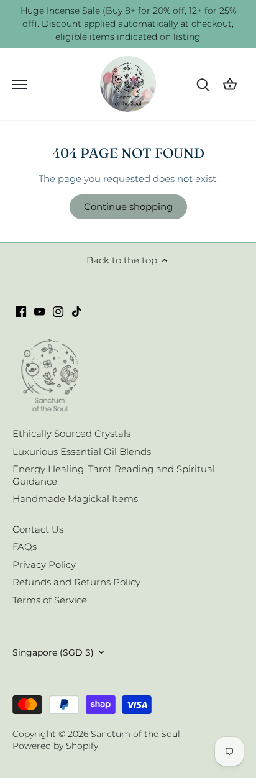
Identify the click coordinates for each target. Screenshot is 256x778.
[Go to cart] (229, 84)
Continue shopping (128, 207)
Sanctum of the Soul (135, 734)
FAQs (24, 546)
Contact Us (37, 529)
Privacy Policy (44, 564)
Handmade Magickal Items (75, 499)
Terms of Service (49, 600)
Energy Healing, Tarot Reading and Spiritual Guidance (113, 475)
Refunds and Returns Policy (76, 582)
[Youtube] (39, 310)
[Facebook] (21, 310)
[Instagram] (58, 310)
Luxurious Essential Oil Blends (81, 451)
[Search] (202, 84)
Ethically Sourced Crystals (71, 433)
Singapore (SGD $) (53, 652)
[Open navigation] (19, 84)
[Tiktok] (76, 310)
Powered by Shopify (55, 746)
